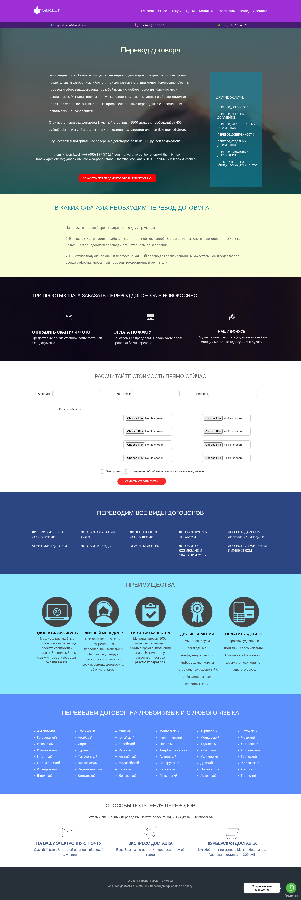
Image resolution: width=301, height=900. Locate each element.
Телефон (202, 393)
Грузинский (86, 731)
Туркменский (88, 756)
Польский (248, 775)
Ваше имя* (45, 393)
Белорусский (169, 763)
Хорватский (250, 763)
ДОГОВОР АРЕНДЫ (96, 546)
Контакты (206, 11)
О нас (162, 11)
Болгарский (87, 775)
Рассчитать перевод (233, 11)
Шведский (45, 775)
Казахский (167, 769)
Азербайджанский (173, 750)
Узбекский (208, 750)
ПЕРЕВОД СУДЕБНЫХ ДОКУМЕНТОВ (231, 143)
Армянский (168, 756)
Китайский (127, 737)
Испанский (45, 744)
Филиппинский (171, 737)
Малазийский (129, 763)
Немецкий (45, 756)
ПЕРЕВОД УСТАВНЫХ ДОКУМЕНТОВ (231, 116)
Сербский (248, 769)
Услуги (177, 11)
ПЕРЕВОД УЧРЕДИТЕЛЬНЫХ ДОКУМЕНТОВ (236, 126)
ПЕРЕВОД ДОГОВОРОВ (232, 107)
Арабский (85, 737)
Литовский (208, 775)
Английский (46, 731)
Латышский (168, 775)
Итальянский (47, 750)
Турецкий (85, 750)
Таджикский (209, 744)
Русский (125, 750)
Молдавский (209, 737)
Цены (190, 11)
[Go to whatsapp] (291, 888)
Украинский (209, 756)
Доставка (260, 11)
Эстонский (249, 731)
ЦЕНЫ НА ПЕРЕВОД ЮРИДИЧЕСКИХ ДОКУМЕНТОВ (237, 164)
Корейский (127, 744)
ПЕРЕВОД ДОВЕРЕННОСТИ (235, 134)
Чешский (248, 737)
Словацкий (249, 744)
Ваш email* (123, 393)
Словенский (250, 750)
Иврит (82, 744)
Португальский (48, 763)
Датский (206, 763)
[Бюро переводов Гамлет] (46, 13)
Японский (167, 744)
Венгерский (128, 775)
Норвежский (210, 769)
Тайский (125, 769)
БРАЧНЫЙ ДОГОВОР (146, 546)
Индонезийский (90, 769)
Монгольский (170, 731)
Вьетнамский (88, 763)
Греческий (249, 756)
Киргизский (208, 731)
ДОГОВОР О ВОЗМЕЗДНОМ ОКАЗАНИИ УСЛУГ (193, 550)
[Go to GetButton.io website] (291, 895)
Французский (47, 769)
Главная (147, 11)
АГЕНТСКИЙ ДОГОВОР (50, 546)
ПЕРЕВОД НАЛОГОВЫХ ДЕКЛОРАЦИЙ (232, 153)
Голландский (47, 737)
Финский (125, 731)
